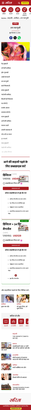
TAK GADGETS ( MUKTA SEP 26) (20, 337)
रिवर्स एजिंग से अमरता (20, 377)
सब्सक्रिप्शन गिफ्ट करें (12, 240)
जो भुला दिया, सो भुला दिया (22, 307)
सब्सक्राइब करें (16, 188)
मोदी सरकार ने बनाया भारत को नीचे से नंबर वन (21, 358)
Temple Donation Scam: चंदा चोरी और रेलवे (21, 388)
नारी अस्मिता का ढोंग (19, 368)
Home (3, 18)
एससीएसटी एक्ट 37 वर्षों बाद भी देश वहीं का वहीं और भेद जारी (15, 348)
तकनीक (15, 375)
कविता (16, 18)
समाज (21, 326)
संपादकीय (16, 385)
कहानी (9, 18)
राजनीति (13, 326)
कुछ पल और (5, 307)
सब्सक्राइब (25, 3)
